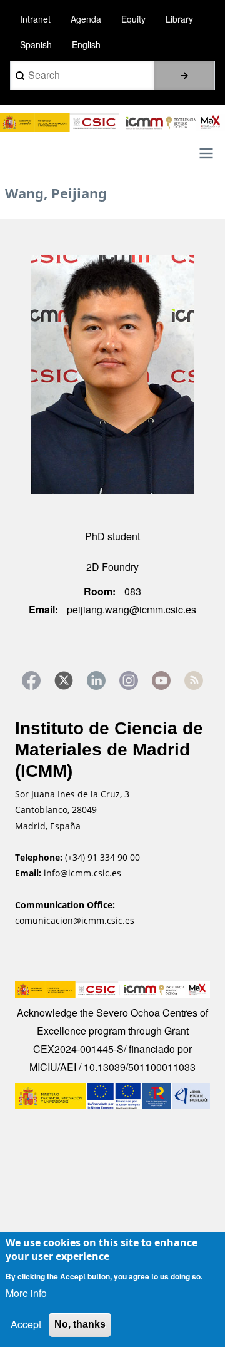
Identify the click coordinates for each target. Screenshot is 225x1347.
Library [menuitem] (179, 19)
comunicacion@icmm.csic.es (74, 920)
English (86, 44)
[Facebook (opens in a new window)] (31, 680)
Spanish (36, 44)
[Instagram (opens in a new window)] (128, 680)
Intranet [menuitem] (35, 19)
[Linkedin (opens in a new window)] (96, 680)
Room (98, 591)
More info (26, 1293)
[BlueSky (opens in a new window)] (194, 680)
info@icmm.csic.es (84, 873)
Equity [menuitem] (133, 19)
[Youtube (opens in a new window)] (161, 680)
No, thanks (80, 1324)
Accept (26, 1324)
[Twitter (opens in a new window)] (64, 680)
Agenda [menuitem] (86, 19)
